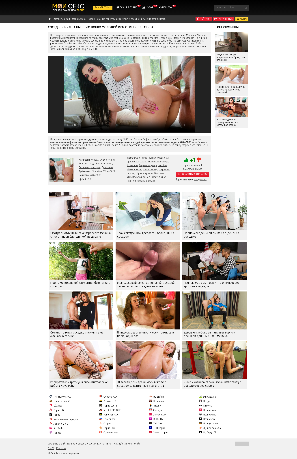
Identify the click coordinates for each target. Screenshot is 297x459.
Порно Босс (209, 419)
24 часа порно (160, 433)
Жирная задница (148, 165)
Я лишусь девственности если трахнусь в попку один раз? (145, 334)
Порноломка (209, 410)
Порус (57, 415)
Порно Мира (209, 415)
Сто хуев (158, 410)
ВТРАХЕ (207, 406)
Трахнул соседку (136, 181)
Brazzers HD (109, 401)
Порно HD (59, 410)
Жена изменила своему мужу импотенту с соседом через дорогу (212, 384)
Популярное (225, 19)
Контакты (61, 448)
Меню (243, 19)
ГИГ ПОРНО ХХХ (62, 397)
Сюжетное (132, 165)
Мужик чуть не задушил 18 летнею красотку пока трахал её (231, 90)
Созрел (107, 424)
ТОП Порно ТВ (160, 428)
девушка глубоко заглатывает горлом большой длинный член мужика (209, 334)
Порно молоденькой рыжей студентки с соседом (211, 235)
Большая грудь (87, 164)
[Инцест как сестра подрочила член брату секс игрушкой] (231, 42)
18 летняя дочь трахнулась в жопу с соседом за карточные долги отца (141, 384)
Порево (57, 433)
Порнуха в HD (210, 424)
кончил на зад (150, 169)
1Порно (157, 406)
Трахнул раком (145, 173)
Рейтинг (204, 19)
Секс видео (109, 419)
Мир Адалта (209, 397)
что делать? (200, 179)
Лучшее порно (128, 7)
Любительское (158, 177)
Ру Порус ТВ (210, 433)
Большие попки (104, 164)
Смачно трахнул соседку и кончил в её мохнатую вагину (76, 334)
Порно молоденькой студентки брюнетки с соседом (80, 284)
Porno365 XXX (110, 415)
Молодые (95, 167)
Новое (149, 7)
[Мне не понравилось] (199, 159)
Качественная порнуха (66, 419)
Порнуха (166, 7)
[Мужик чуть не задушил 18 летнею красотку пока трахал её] (231, 74)
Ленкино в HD (61, 424)
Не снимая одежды (158, 162)
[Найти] (246, 8)
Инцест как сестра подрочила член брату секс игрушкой (231, 57)
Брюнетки (84, 167)
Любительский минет (138, 177)
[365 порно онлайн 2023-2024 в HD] (69, 7)
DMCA (51, 448)
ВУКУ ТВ (158, 419)
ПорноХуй (158, 401)
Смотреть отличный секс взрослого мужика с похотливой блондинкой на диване (80, 235)
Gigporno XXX (110, 397)
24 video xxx (159, 415)
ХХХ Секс (158, 424)
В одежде (159, 173)
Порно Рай (109, 428)
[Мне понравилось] (186, 159)
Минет (111, 160)
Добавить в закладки (193, 174)
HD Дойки (158, 397)
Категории (104, 7)
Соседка (150, 181)
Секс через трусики (145, 158)
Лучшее (103, 160)
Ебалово (58, 406)
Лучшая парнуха (212, 428)
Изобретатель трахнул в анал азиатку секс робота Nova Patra (79, 384)
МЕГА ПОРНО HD (112, 410)
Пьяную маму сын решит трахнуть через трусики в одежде (211, 284)
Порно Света (110, 406)
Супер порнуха (111, 433)
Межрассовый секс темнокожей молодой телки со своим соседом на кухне (146, 284)
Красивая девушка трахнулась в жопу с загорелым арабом (227, 122)
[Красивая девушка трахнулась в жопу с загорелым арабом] (231, 107)
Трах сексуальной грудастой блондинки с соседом (145, 235)
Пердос (207, 401)
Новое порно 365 (62, 401)
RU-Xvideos (59, 428)
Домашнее (107, 167)
